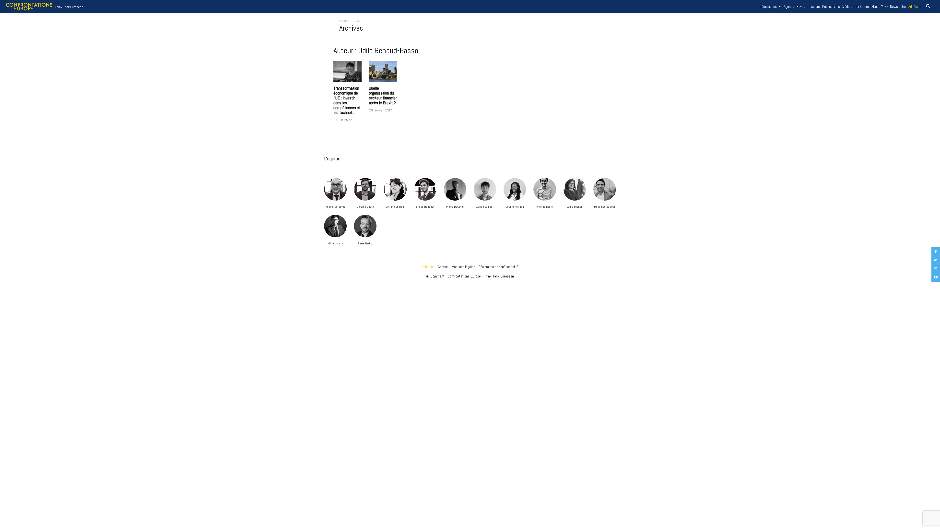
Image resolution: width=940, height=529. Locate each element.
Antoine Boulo (545, 206)
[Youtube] (935, 277)
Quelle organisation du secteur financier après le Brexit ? (383, 95)
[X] (935, 268)
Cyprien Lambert (484, 206)
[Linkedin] (935, 260)
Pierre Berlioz (365, 243)
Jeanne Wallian (515, 206)
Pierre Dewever (455, 206)
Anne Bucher (574, 206)
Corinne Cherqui (395, 206)
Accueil (344, 21)
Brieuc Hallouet (425, 206)
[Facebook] (935, 251)
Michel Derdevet (335, 206)
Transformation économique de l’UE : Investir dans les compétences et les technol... (347, 100)
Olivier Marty (335, 243)
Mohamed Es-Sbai (604, 206)
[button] (928, 6)
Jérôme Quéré (365, 206)
